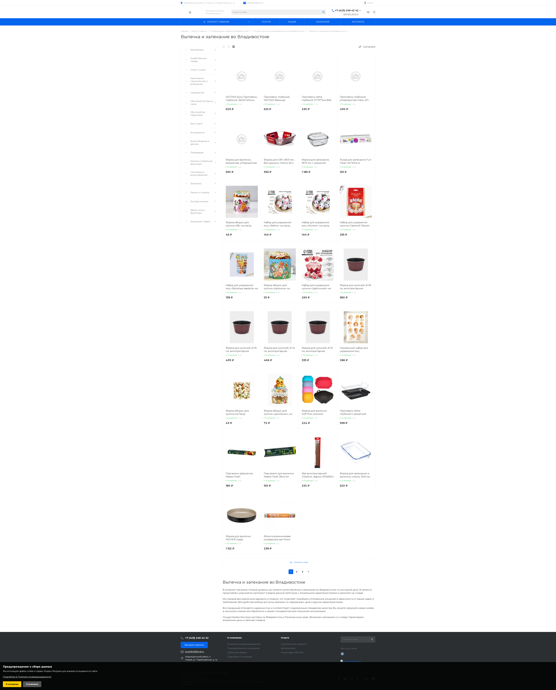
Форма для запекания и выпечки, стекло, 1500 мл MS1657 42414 (355, 476)
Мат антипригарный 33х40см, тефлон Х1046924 (317, 475)
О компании (234, 637)
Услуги (285, 637)
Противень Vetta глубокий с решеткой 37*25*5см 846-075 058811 (355, 414)
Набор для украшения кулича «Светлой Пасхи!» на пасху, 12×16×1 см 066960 (356, 225)
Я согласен (12, 684)
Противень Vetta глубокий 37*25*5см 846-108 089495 (317, 100)
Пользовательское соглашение (243, 648)
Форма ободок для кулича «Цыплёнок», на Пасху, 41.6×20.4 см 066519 (279, 414)
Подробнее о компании (239, 656)
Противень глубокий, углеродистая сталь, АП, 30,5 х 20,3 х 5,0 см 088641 (355, 100)
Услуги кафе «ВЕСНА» (292, 652)
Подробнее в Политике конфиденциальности (27, 677)
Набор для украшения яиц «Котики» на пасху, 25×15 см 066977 (316, 225)
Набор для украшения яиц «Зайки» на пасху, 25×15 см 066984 (277, 225)
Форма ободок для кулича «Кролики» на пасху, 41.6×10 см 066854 (278, 288)
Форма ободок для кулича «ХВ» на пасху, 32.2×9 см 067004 (239, 225)
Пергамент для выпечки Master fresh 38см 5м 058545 (279, 476)
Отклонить (32, 684)
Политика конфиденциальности (243, 644)
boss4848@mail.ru (255, 3)
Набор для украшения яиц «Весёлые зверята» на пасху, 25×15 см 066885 (242, 288)
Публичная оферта (237, 652)
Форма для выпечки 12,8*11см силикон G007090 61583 (314, 414)
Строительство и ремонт (294, 644)
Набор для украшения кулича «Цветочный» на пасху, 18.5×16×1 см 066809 (317, 288)
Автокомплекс (288, 648)
